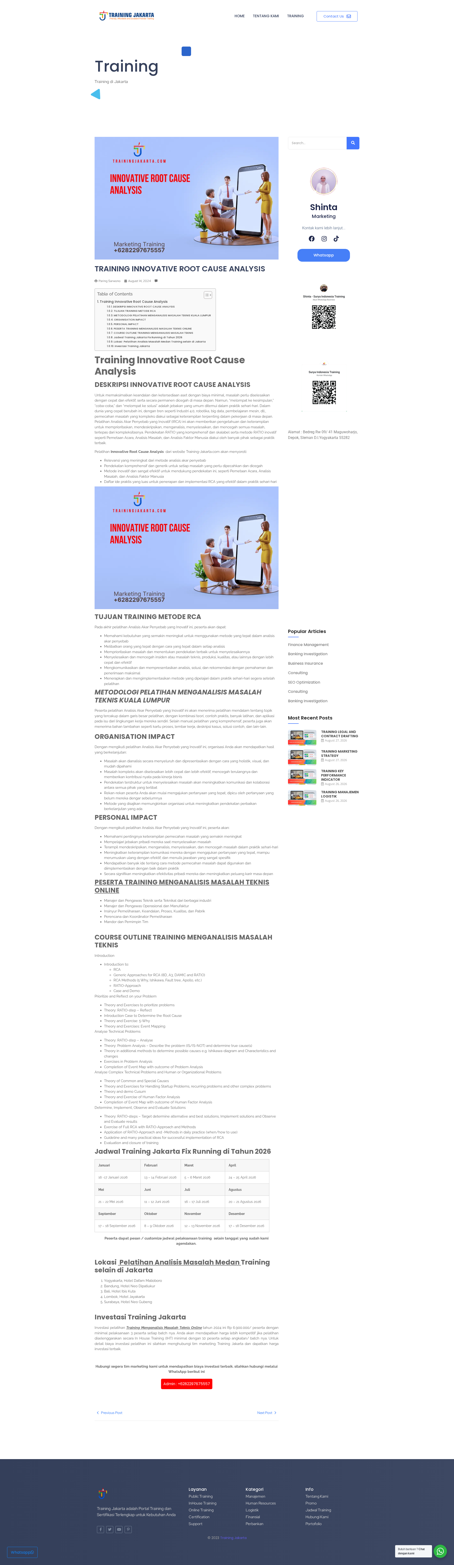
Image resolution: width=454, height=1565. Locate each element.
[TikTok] (336, 239)
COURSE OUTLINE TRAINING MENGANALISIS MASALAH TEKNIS (154, 333)
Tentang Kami (266, 15)
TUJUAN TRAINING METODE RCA (135, 311)
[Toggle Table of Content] (205, 295)
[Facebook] (312, 239)
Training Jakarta (233, 1537)
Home (240, 15)
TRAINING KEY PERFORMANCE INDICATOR (333, 775)
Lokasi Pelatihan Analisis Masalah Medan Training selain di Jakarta (160, 341)
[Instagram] (324, 239)
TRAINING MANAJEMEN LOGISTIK (340, 794)
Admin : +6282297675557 (186, 1384)
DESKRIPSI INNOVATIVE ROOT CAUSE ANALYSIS (144, 306)
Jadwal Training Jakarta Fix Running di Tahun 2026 (148, 337)
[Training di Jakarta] (127, 15)
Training (295, 15)
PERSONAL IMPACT (126, 324)
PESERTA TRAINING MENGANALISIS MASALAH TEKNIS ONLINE (153, 328)
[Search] (353, 143)
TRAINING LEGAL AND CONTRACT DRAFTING (339, 734)
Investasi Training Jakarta (132, 346)
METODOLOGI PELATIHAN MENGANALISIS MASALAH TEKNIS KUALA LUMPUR (162, 315)
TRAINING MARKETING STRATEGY (339, 753)
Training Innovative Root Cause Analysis (134, 301)
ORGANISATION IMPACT (130, 319)
